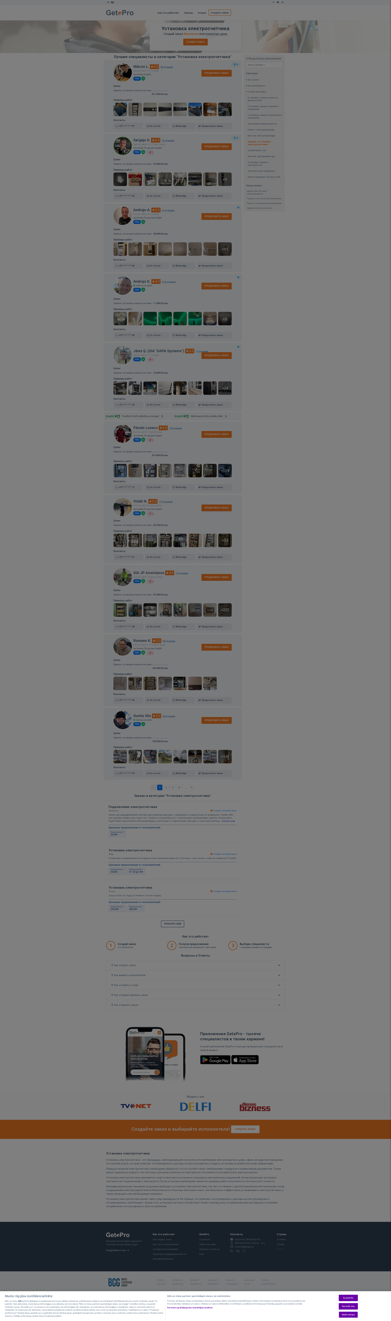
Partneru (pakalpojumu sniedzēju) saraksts (190, 1307)
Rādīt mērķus (348, 1314)
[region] (195, 1306)
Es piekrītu (348, 1298)
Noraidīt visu (348, 1306)
